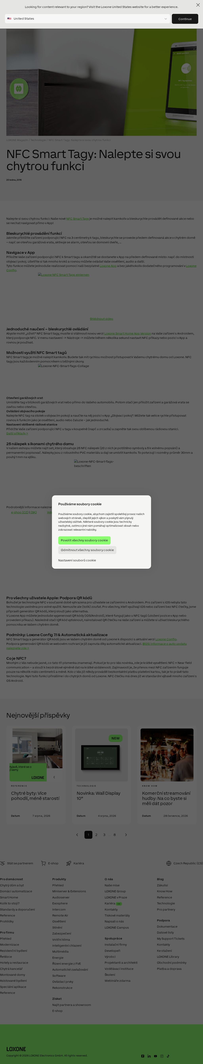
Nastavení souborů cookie (77, 560)
